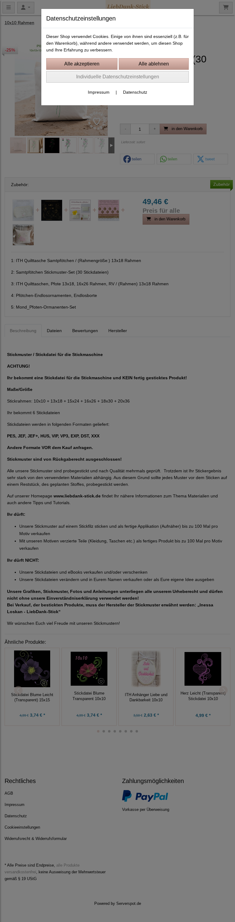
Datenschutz (135, 92)
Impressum (99, 92)
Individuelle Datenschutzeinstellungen (117, 76)
